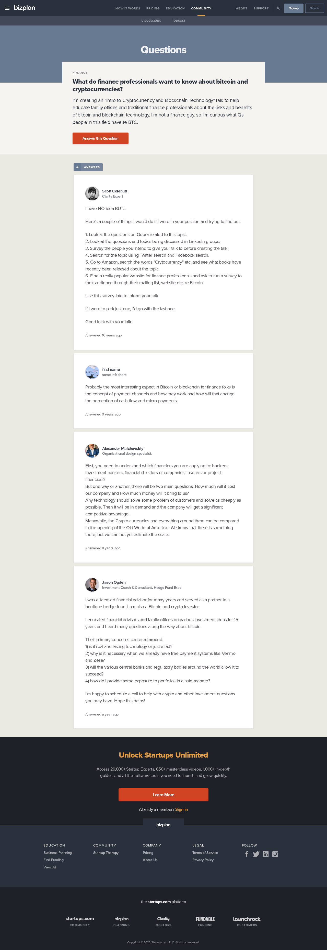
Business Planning (57, 852)
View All (49, 867)
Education (175, 8)
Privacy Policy (203, 859)
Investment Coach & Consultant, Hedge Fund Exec (141, 587)
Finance (80, 72)
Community (201, 8)
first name (111, 369)
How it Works (127, 8)
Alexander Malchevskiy (122, 448)
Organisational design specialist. (127, 453)
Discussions (151, 21)
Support (261, 8)
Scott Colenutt (114, 191)
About (242, 8)
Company (152, 845)
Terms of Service (205, 852)
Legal (198, 845)
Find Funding (53, 859)
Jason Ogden (113, 582)
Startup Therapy (106, 852)
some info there (114, 374)
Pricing (153, 8)
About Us (150, 859)
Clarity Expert (112, 196)
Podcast (178, 21)
